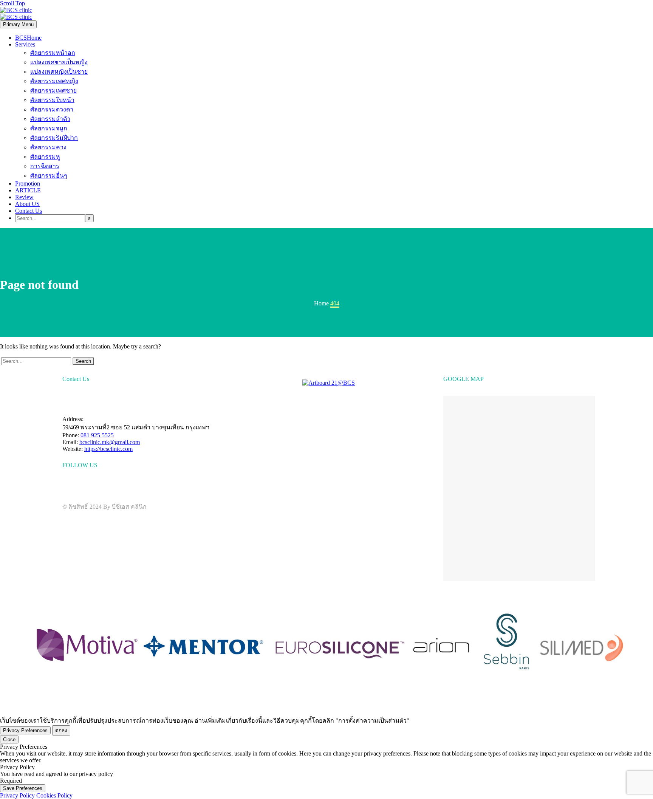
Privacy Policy (17, 795)
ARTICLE (28, 190)
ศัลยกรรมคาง (48, 147)
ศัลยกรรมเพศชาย (53, 90)
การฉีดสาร (44, 166)
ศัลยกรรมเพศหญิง (54, 81)
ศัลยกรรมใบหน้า (52, 100)
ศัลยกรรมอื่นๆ (48, 175)
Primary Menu (18, 24)
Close (9, 739)
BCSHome (28, 37)
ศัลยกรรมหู (45, 156)
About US (27, 204)
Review (24, 197)
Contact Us (28, 210)
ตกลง (61, 730)
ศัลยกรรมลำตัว (50, 119)
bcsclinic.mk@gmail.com (109, 442)
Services (25, 44)
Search (83, 361)
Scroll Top (12, 3)
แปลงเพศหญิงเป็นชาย (59, 71)
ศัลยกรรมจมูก (48, 128)
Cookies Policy (54, 795)
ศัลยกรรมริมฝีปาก (54, 138)
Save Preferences (22, 788)
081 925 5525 (97, 435)
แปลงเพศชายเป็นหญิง (59, 62)
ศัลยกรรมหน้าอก (52, 53)
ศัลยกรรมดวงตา (51, 109)
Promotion (27, 183)
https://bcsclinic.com (108, 449)
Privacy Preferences (25, 730)
